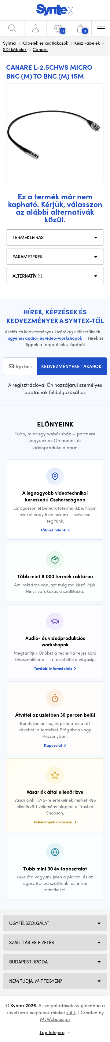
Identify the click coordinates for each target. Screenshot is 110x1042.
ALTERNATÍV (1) (27, 275)
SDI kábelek (15, 49)
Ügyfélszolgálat (29, 923)
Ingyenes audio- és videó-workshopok (44, 338)
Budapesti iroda (28, 961)
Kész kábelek (87, 43)
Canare (40, 49)
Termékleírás (28, 237)
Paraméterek (28, 256)
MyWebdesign (55, 1019)
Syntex (9, 43)
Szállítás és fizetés (31, 942)
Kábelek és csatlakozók (45, 43)
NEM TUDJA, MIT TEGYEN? (35, 980)
